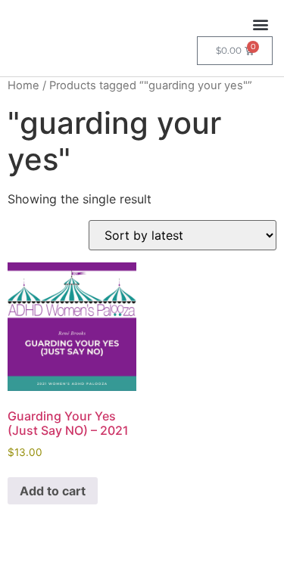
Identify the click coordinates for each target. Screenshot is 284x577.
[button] (260, 23)
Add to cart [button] (53, 490)
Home (23, 85)
